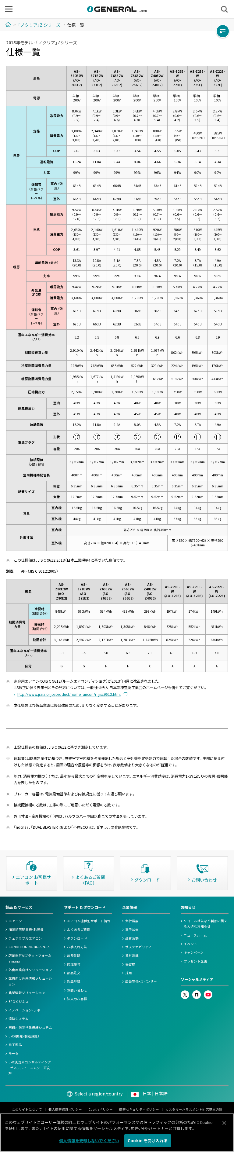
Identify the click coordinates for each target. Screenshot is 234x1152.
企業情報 (129, 907)
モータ (14, 1053)
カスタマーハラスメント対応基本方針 (193, 1109)
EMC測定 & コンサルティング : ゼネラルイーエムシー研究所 (30, 1068)
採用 (128, 972)
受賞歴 (130, 964)
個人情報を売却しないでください (89, 1140)
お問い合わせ (77, 990)
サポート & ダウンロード (84, 907)
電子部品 (15, 1044)
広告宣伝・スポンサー (141, 981)
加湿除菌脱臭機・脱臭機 (26, 929)
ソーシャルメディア (197, 979)
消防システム (19, 1018)
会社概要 (132, 921)
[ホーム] (8, 24)
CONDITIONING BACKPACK (29, 947)
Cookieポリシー (100, 1109)
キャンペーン (194, 952)
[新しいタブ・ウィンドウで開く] (185, 993)
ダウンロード (77, 938)
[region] (117, 1132)
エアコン (15, 921)
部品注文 (73, 972)
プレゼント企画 (195, 961)
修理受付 (73, 964)
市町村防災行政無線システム (30, 1027)
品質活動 (132, 938)
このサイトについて (27, 1109)
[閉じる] (224, 1123)
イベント (190, 943)
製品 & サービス (18, 907)
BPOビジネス (19, 1001)
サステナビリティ (138, 947)
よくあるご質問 (78, 929)
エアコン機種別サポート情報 (89, 921)
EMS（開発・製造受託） (24, 1036)
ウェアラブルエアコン (25, 938)
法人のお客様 (77, 998)
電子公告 (132, 929)
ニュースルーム (195, 935)
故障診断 (73, 955)
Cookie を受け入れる (148, 1140)
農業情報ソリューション (27, 992)
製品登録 (73, 981)
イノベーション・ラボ (24, 1010)
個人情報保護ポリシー (65, 1109)
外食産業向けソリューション (30, 969)
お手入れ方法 (77, 947)
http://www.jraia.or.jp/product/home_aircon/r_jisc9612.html (69, 694)
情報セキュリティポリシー (139, 1109)
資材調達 (132, 955)
